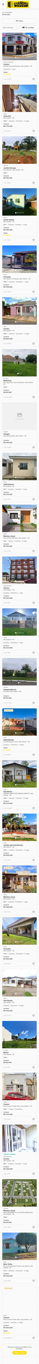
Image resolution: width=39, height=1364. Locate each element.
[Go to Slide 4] (20, 57)
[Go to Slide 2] (17, 57)
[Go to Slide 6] (23, 57)
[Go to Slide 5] (21, 57)
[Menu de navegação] (3, 4)
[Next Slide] (34, 46)
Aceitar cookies (19, 1353)
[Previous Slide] (4, 46)
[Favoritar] (33, 79)
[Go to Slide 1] (15, 57)
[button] (19, 46)
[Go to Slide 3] (18, 57)
